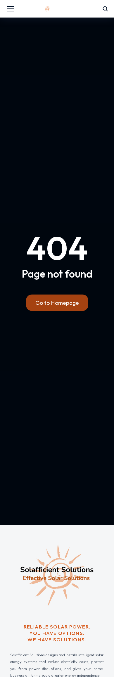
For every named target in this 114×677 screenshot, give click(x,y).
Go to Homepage (57, 302)
